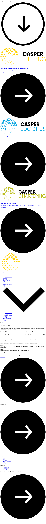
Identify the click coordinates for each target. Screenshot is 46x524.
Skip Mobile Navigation (7, 284)
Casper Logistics (6, 468)
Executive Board (8, 277)
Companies (5, 278)
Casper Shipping (6, 467)
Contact (4, 282)
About (4, 273)
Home (4, 272)
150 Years (5, 279)
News (4, 281)
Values (6, 275)
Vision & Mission (8, 274)
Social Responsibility (7, 280)
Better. (18, 522)
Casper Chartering (6, 469)
